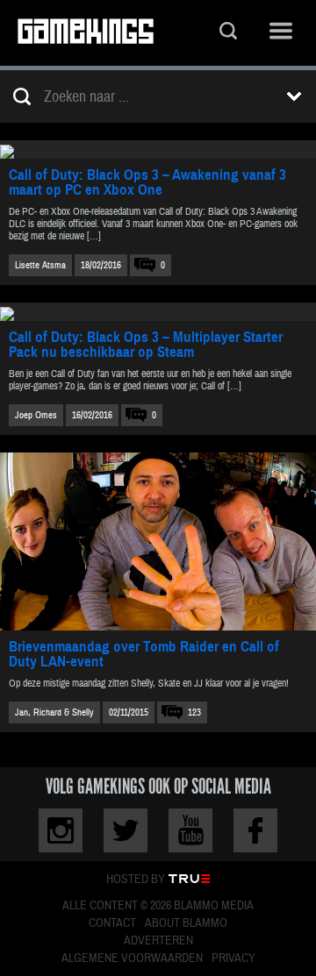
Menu (281, 33)
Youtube (190, 830)
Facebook (255, 830)
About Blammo (186, 923)
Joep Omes (36, 415)
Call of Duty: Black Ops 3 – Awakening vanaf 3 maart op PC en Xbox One (147, 182)
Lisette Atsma (40, 265)
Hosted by (135, 879)
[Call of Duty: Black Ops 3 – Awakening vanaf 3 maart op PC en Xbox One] (158, 149)
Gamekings (86, 33)
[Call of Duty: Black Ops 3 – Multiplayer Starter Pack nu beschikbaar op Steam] (158, 312)
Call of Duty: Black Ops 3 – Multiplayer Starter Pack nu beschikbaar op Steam (146, 344)
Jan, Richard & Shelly (54, 712)
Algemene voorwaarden (132, 958)
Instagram (61, 830)
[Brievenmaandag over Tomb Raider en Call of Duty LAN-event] (158, 541)
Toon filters (294, 96)
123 (194, 712)
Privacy (233, 958)
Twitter (125, 830)
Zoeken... (228, 33)
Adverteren (158, 941)
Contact (112, 923)
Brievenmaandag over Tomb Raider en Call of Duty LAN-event (144, 654)
